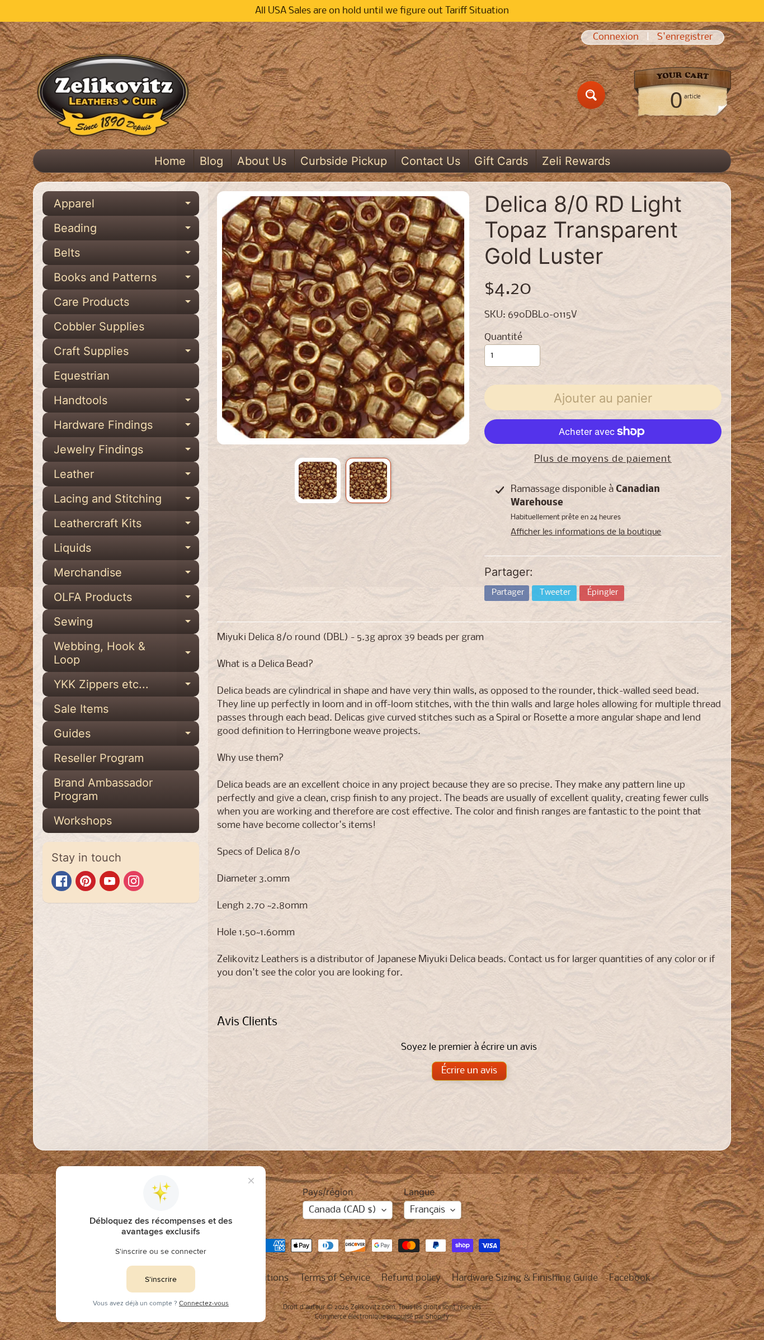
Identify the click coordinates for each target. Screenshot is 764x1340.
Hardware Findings (126, 427)
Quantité (503, 337)
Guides (126, 736)
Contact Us (430, 161)
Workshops (83, 820)
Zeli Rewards (576, 161)
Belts (126, 255)
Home (170, 161)
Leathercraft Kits (126, 526)
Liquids (126, 550)
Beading (126, 230)
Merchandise (126, 575)
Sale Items (81, 709)
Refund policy (411, 1278)
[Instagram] (134, 881)
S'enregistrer (685, 37)
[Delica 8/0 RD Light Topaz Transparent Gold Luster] (317, 480)
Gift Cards (501, 161)
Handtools (126, 403)
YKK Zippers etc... (126, 687)
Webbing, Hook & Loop (126, 653)
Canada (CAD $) (342, 1210)
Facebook (630, 1278)
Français (427, 1210)
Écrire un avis (469, 1071)
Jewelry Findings (126, 452)
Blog (211, 161)
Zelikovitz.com (373, 1307)
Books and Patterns (126, 280)
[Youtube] (110, 881)
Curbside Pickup (343, 161)
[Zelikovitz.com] (112, 95)
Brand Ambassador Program (103, 789)
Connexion (616, 37)
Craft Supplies (126, 353)
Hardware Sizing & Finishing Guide (525, 1278)
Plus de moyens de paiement (603, 459)
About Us (261, 161)
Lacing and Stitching (126, 501)
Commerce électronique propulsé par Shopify (382, 1317)
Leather (126, 476)
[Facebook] (61, 881)
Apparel (126, 206)
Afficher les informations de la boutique (586, 532)
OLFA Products (126, 599)
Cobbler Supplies (99, 326)
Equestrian (82, 375)
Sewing (126, 624)
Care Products (126, 304)
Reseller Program (99, 758)
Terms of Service (335, 1278)
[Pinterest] (86, 881)
